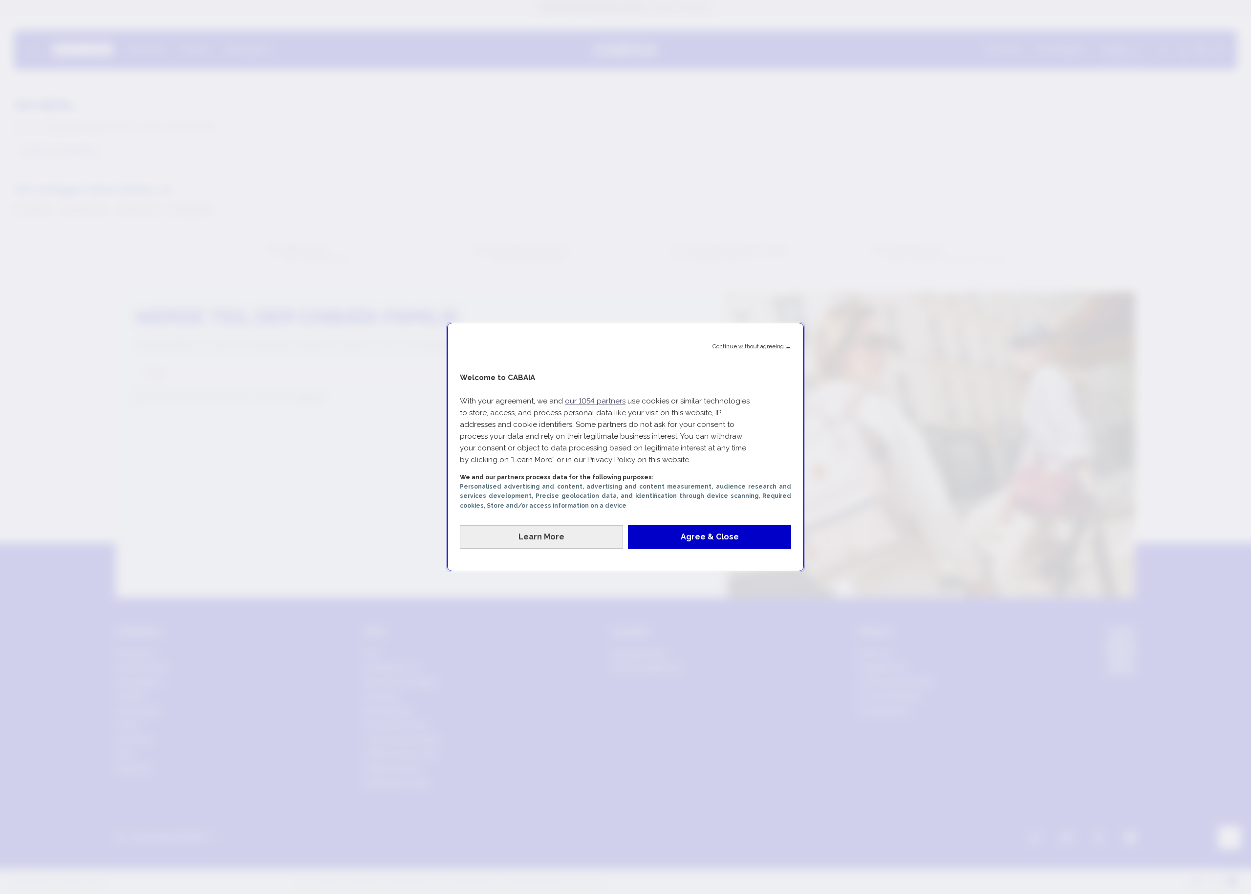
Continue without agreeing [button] (751, 346)
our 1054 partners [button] (595, 401)
